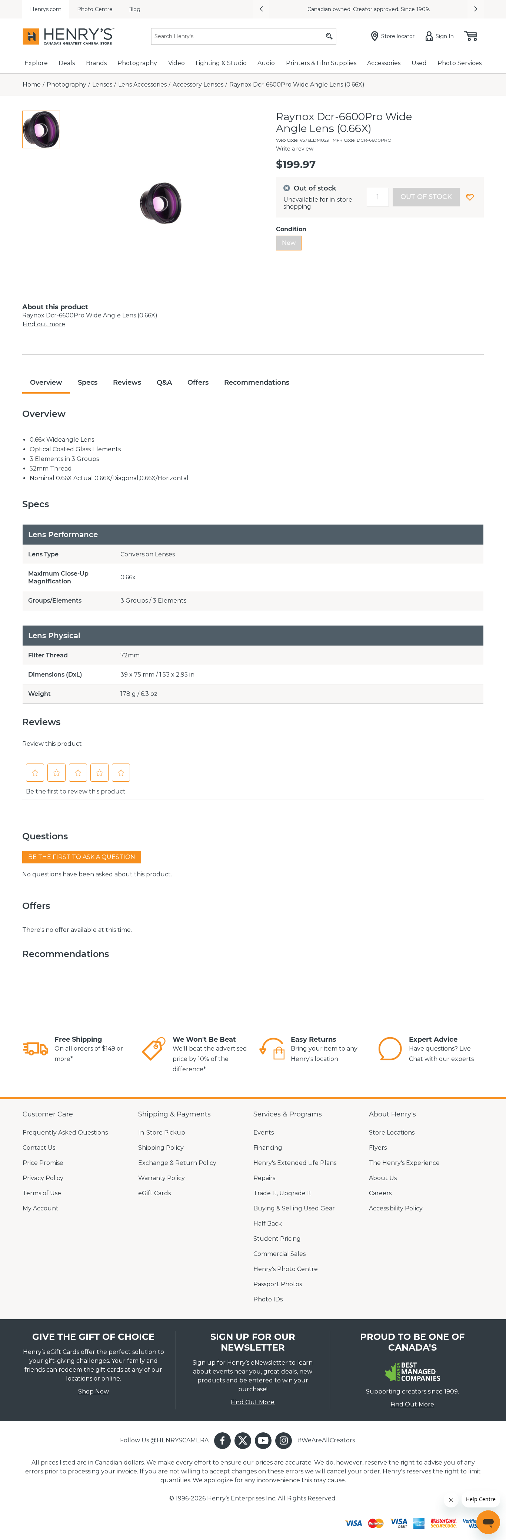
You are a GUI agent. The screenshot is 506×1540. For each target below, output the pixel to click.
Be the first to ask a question (81, 856)
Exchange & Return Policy (177, 1162)
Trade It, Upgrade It (282, 1193)
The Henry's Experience (404, 1162)
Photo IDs (268, 1299)
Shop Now (93, 1391)
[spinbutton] (378, 197)
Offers (198, 382)
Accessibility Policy (396, 1208)
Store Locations (392, 1132)
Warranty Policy (161, 1178)
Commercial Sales (279, 1253)
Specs (87, 382)
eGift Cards (154, 1193)
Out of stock (426, 197)
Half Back (267, 1223)
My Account (41, 1208)
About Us (383, 1178)
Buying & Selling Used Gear (294, 1208)
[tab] (41, 129)
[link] (35, 1049)
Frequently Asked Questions (65, 1132)
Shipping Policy (161, 1147)
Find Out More (252, 1402)
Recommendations (256, 382)
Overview (46, 382)
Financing (267, 1147)
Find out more (44, 324)
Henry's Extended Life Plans (294, 1162)
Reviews (127, 382)
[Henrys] (68, 36)
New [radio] (289, 242)
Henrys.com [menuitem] (45, 9)
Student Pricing (277, 1238)
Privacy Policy (43, 1178)
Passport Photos (277, 1284)
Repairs (264, 1178)
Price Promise (43, 1162)
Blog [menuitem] (134, 9)
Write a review (294, 148)
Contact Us (39, 1147)
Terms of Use (42, 1193)
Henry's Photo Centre (285, 1269)
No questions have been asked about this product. (97, 874)
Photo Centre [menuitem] (95, 9)
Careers (380, 1193)
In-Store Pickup (161, 1132)
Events (263, 1132)
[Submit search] (329, 36)
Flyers (378, 1147)
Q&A (164, 382)
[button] (261, 9)
